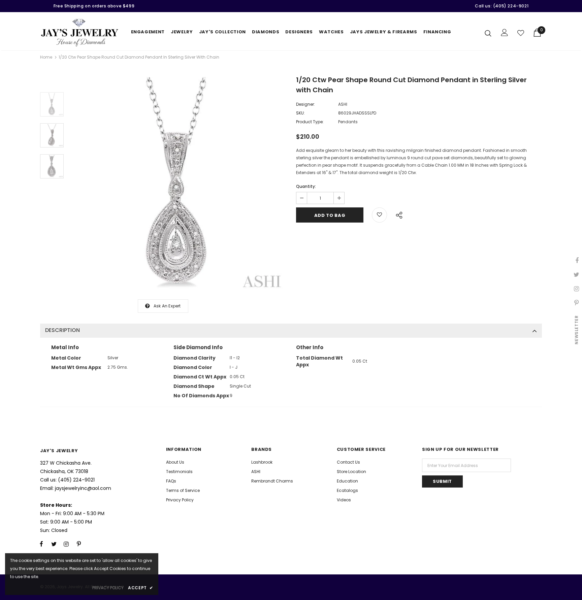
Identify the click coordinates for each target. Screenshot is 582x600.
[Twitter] (54, 544)
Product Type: (310, 122)
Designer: (305, 104)
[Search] (488, 33)
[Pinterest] (79, 544)
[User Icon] (504, 32)
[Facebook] (41, 544)
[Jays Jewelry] (79, 32)
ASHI (342, 104)
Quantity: (306, 186)
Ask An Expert (167, 306)
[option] (178, 185)
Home (46, 57)
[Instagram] (66, 544)
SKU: (300, 113)
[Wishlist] (520, 33)
